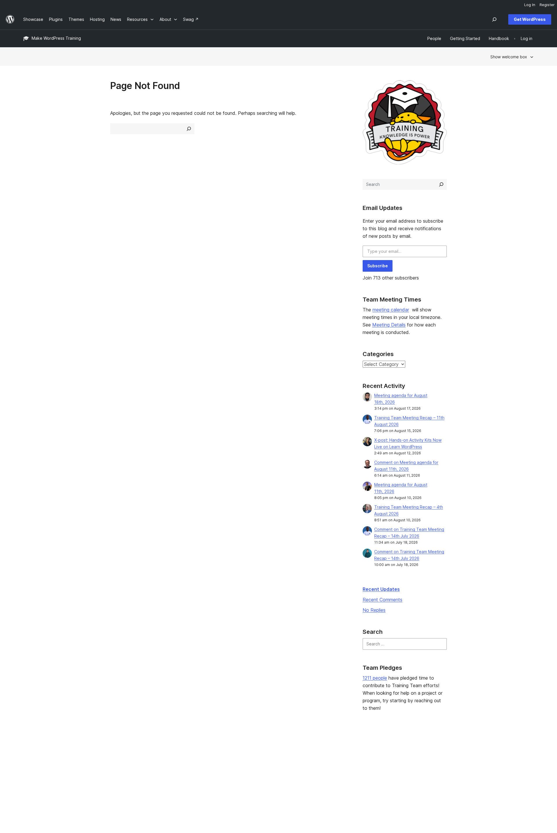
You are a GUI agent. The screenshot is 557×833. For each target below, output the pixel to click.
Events (339, 759)
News (28, 759)
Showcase (136, 749)
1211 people (375, 678)
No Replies (374, 610)
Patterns (134, 777)
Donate (342, 768)
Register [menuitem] (547, 4)
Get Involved (345, 749)
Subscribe (377, 265)
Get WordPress (530, 19)
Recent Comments (382, 599)
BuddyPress (450, 777)
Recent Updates (381, 589)
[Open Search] (494, 19)
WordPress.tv (245, 777)
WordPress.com (453, 749)
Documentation (244, 759)
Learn (235, 749)
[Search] (441, 184)
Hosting (30, 768)
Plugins (133, 768)
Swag (341, 777)
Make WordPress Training (56, 38)
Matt (443, 759)
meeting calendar (390, 310)
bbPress (446, 768)
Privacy (30, 777)
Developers (241, 768)
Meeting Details (389, 325)
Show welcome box (508, 56)
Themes (134, 759)
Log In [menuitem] (529, 4)
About (29, 749)
